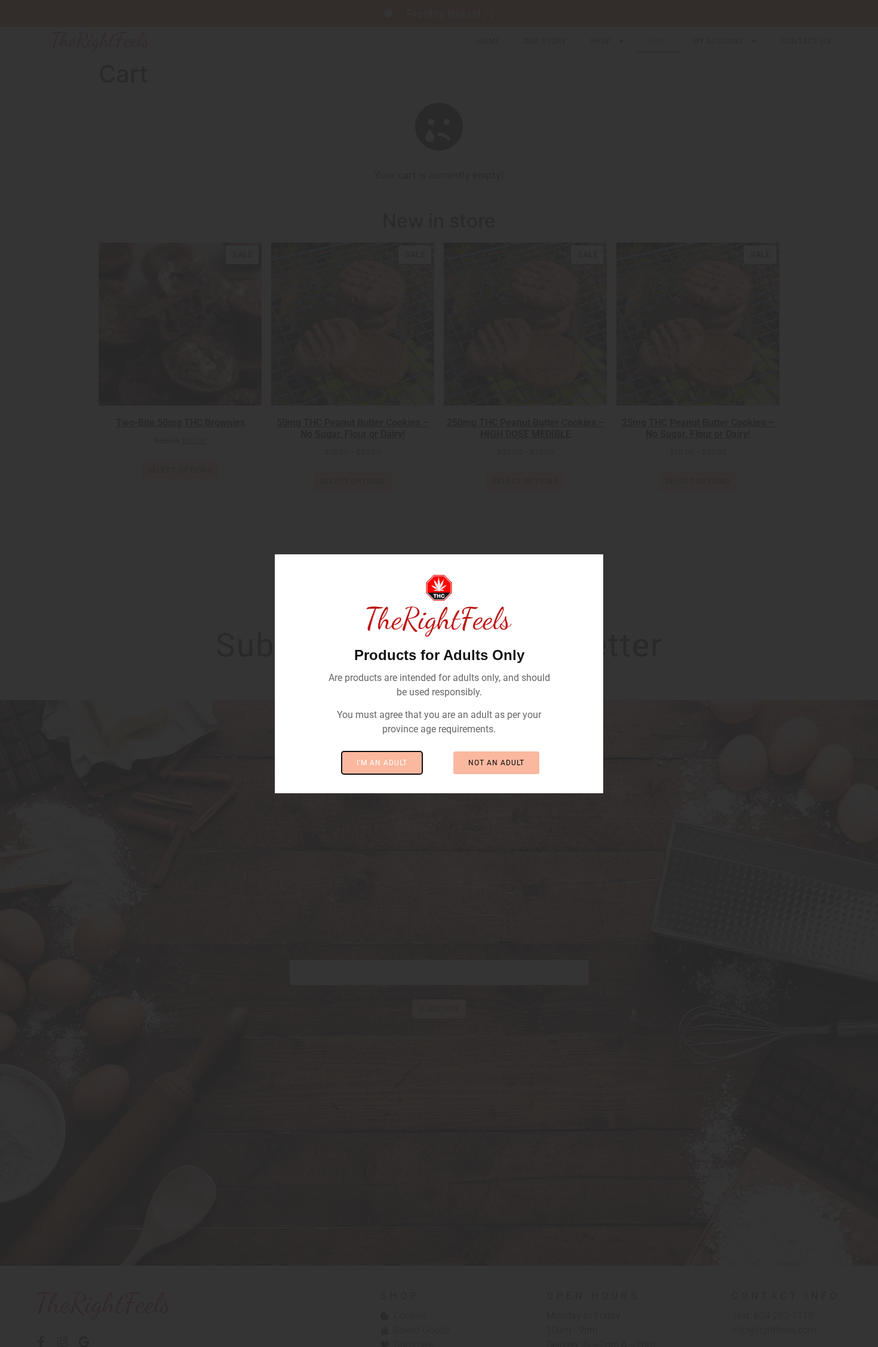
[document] (439, 673)
